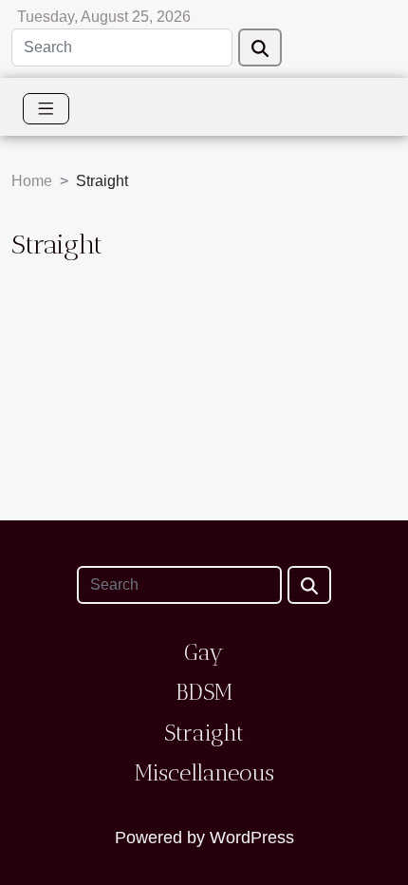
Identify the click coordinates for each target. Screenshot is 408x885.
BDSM (204, 692)
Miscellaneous (204, 772)
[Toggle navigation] (46, 108)
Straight (204, 732)
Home (31, 181)
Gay (204, 652)
